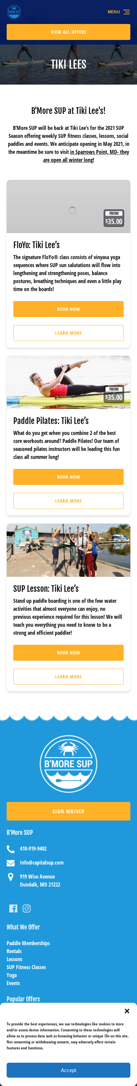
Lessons (14, 959)
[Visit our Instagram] (27, 908)
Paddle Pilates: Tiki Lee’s (51, 421)
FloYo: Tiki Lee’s (36, 245)
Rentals (14, 951)
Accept (68, 1070)
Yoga (12, 975)
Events (13, 983)
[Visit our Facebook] (13, 908)
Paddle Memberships (28, 943)
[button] (127, 1011)
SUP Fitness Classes (26, 967)
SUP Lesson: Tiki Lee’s (46, 589)
